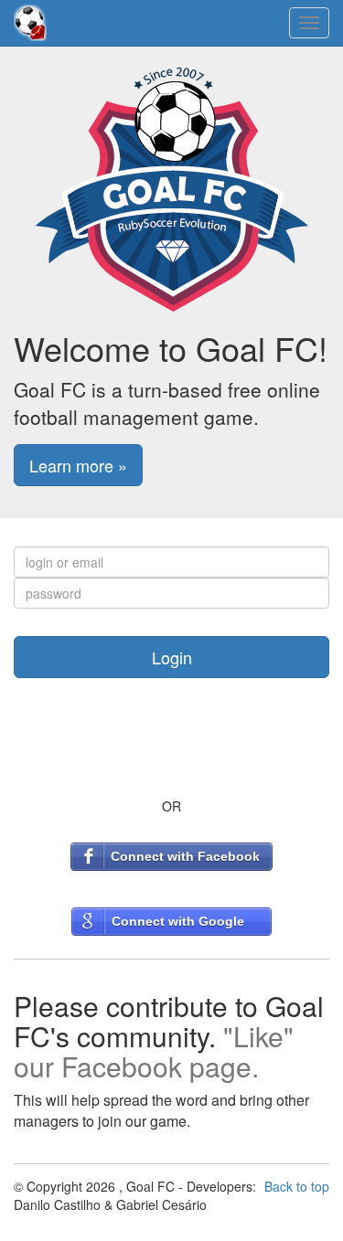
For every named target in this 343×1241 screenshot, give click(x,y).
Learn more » (78, 465)
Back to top (296, 1186)
